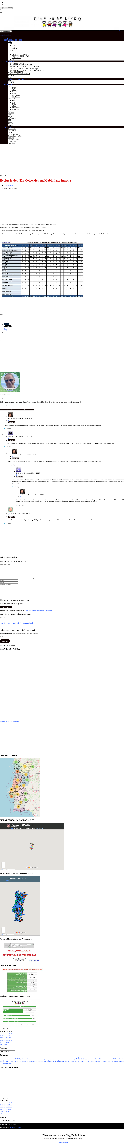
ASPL (10, 122)
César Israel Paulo (13, 139)
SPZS (14, 106)
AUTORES (8, 127)
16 (6, 1038)
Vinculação (9, 1063)
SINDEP (11, 113)
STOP (10, 111)
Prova (120, 1061)
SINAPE (11, 123)
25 (10, 1040)
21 (2, 1040)
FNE (9, 86)
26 (11, 1040)
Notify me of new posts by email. (12, 604)
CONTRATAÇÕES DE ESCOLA (19, 74)
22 (4, 1040)
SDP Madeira (16, 97)
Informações (10, 1061)
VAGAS (4, 1063)
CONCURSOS (9, 61)
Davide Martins (13, 134)
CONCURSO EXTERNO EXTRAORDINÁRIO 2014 (25, 70)
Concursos (29, 1059)
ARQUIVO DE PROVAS (20, 56)
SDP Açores (16, 95)
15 (4, 1038)
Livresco (10, 132)
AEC (1, 1059)
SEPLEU (11, 114)
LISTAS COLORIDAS (15, 72)
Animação (5, 1059)
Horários (121, 1059)
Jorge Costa (11, 143)
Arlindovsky (12, 129)
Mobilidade (31, 1061)
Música (46, 1061)
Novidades (64, 1061)
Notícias (53, 1061)
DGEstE (14, 49)
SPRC (14, 102)
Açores (13, 1059)
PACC (101, 1061)
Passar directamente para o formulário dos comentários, (17, 410)
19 (11, 1038)
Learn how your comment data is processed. (38, 611)
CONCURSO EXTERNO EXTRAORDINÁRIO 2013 (25, 67)
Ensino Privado (91, 1059)
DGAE (14, 45)
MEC (27, 1061)
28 (2, 1042)
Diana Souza (12, 141)
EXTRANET (16, 58)
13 (1, 1038)
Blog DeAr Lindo (5, 35)
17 (8, 1038)
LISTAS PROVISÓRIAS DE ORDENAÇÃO (23, 68)
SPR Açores (16, 107)
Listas (19, 1061)
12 (11, 1035)
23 (6, 1040)
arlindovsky (10, 185)
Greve (117, 1059)
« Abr (1, 1044)
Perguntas (116, 1061)
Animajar (11, 138)
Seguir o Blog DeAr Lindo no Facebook (16, 623)
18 (10, 1038)
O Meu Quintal (89, 1061)
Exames (107, 1059)
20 (1, 1040)
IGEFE (14, 51)
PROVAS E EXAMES (19, 54)
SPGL (14, 104)
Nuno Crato (74, 1061)
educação (81, 1058)
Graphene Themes (15, 1127)
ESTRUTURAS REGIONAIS (14, 79)
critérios (65, 1059)
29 (4, 1042)
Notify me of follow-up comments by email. (16, 600)
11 (10, 1035)
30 (6, 1042)
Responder (11, 422)
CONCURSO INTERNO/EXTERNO (20, 65)
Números (81, 1061)
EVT (103, 1059)
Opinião (97, 1061)
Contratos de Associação (57, 1059)
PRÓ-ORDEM (12, 118)
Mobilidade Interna (38, 1061)
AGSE (10, 43)
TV (0, 1063)
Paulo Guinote (108, 1061)
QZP (123, 1061)
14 (2, 1038)
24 (8, 1040)
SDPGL (14, 91)
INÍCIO (6, 38)
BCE (16, 1059)
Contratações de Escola (45, 1059)
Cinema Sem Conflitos (15, 136)
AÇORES (11, 77)
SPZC (14, 90)
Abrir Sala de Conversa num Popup (9, 721)
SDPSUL (15, 93)
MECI (10, 42)
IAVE (10, 52)
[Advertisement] (59, 159)
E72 (17, 47)
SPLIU (10, 116)
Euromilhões (98, 1059)
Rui (9, 513)
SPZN (14, 88)
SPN (13, 100)
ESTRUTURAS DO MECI (13, 40)
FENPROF (11, 98)
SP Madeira (15, 109)
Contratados (36, 1059)
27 (1, 1042)
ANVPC (9, 1059)
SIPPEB (10, 125)
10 (8, 1035)
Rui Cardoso (12, 130)
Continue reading (63, 1142)
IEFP (1, 1061)
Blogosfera (21, 1059)
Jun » (5, 1044)
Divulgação (73, 1059)
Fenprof (111, 1059)
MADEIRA (11, 75)
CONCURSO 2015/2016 (16, 63)
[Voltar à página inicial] (119, 30)
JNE (13, 59)
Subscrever (5, 641)
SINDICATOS (8, 84)
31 (8, 1042)
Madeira (24, 1061)
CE (25, 1059)
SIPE (9, 120)
